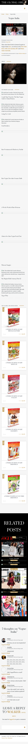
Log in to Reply (5, 644)
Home (2, 14)
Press (7, 14)
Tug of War (4, 296)
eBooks (4, 334)
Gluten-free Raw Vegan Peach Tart (11, 236)
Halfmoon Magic (22, 53)
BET (17, 48)
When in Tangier (6, 265)
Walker (13, 712)
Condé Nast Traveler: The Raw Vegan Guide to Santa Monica (12, 98)
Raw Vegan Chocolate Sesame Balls (11, 178)
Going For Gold (6, 114)
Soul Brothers (5, 126)
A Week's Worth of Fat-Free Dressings (14, 497)
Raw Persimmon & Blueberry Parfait (12, 149)
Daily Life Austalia (10, 48)
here (10, 46)
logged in (12, 719)
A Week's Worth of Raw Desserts (14, 430)
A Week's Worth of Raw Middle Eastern (14, 330)
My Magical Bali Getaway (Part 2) (11, 279)
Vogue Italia (8, 42)
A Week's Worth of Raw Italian (14, 397)
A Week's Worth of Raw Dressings (14, 463)
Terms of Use (4, 738)
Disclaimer (10, 738)
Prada (2, 53)
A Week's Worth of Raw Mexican (10, 207)
